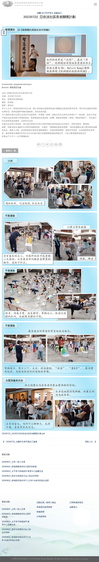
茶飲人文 (89, 442)
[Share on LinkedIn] (60, 145)
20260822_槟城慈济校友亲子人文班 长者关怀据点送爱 (25, 480)
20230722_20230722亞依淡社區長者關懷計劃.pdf (23, 434)
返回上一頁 (10, 151)
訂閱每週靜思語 (76, 502)
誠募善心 (73, 507)
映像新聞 (40, 512)
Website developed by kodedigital (78, 559)
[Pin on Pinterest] (56, 145)
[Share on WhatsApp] (39, 145)
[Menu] (95, 4)
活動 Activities (45, 13)
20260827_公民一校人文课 (13, 462)
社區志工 (58, 13)
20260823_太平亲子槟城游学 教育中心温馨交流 (22, 471)
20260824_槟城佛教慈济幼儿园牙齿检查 (19, 467)
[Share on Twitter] (47, 145)
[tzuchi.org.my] (23, 4)
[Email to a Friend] (52, 145)
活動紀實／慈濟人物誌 (46, 502)
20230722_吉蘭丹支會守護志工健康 (21, 442)
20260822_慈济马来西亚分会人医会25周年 (20, 476)
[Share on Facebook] (43, 145)
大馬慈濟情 (41, 516)
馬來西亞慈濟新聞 (44, 507)
